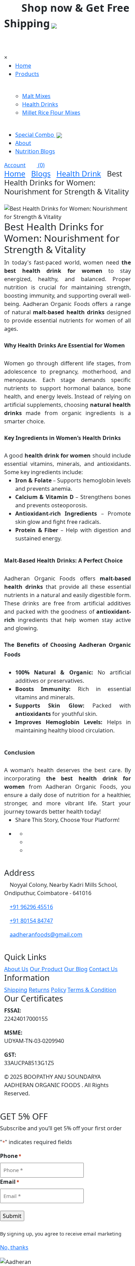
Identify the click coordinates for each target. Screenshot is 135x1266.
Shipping (15, 990)
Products (27, 74)
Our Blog (76, 969)
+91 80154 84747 (31, 920)
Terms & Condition (92, 990)
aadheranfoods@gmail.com (46, 934)
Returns (39, 990)
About (23, 143)
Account (15, 165)
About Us (16, 969)
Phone (10, 1156)
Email (9, 1182)
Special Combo (35, 134)
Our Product (46, 969)
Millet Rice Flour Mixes (51, 112)
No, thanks (14, 1247)
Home (23, 65)
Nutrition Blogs (35, 151)
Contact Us (103, 969)
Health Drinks (40, 104)
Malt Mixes (36, 96)
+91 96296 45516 (31, 907)
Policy (58, 990)
